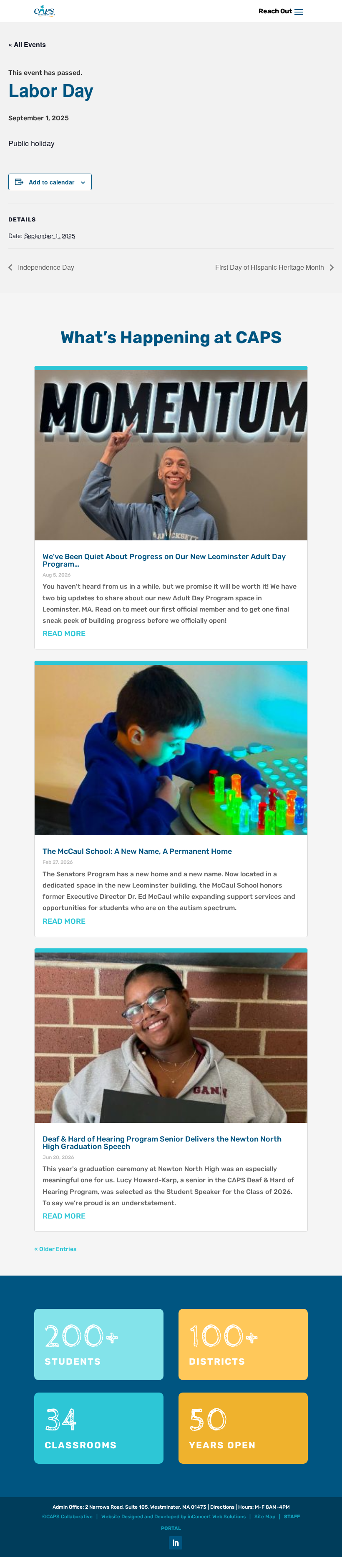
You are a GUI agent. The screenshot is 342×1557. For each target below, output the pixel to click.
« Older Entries (55, 1249)
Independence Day (45, 267)
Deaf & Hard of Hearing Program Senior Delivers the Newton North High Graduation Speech (162, 1142)
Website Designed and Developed (140, 1517)
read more (64, 633)
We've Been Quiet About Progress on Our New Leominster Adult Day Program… (164, 560)
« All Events (27, 44)
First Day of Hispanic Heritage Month (270, 267)
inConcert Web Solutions (217, 1517)
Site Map (264, 1517)
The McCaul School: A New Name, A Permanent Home (137, 851)
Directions (222, 1507)
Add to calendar (51, 182)
